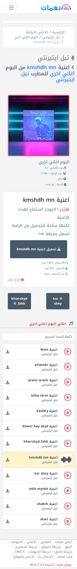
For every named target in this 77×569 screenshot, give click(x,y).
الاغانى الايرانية (37, 32)
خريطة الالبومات (39, 552)
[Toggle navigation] (11, 7)
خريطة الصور (63, 552)
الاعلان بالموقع (23, 556)
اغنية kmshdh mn (46, 42)
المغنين (45, 542)
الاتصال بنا (45, 556)
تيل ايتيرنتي (51, 37)
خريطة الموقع (51, 547)
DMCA (20, 552)
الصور (68, 547)
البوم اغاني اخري (26, 37)
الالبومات (16, 542)
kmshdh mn (41, 67)
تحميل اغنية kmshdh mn (37, 249)
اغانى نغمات (63, 542)
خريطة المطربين (26, 547)
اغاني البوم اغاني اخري (48, 324)
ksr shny (57, 301)
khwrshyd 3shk (19, 301)
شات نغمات (64, 556)
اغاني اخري (62, 73)
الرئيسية (58, 32)
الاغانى (31, 542)
